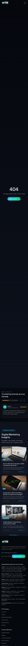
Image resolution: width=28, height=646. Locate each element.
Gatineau (22, 591)
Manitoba (4, 587)
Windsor (8, 571)
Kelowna (8, 577)
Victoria (24, 575)
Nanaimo (4, 577)
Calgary (7, 579)
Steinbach (18, 587)
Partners (3, 614)
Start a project (18, 556)
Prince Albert (21, 583)
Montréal (8, 591)
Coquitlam (9, 575)
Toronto (7, 567)
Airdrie (16, 580)
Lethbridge (22, 579)
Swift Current (11, 584)
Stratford (4, 604)
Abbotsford (19, 575)
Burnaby (20, 573)
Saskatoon (11, 583)
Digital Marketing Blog (7, 617)
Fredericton (16, 595)
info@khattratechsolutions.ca (10, 552)
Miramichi (8, 596)
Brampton (18, 567)
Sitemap (3, 625)
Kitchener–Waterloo (11, 570)
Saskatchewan (5, 583)
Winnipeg (8, 587)
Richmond (4, 575)
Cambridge (19, 570)
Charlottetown (15, 603)
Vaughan (23, 567)
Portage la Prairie (6, 588)
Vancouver (11, 573)
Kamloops (13, 577)
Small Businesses (6, 632)
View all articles (13, 535)
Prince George (19, 577)
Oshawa (15, 571)
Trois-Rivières (16, 592)
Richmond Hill (9, 568)
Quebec (3, 591)
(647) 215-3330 (7, 556)
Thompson (23, 587)
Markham (4, 568)
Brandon (13, 587)
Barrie (11, 571)
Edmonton (11, 579)
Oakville (15, 568)
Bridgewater (4, 600)
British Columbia (5, 573)
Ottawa (24, 568)
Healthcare (4, 643)
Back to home (13, 199)
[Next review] (24, 400)
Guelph (24, 570)
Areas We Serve (5, 622)
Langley (14, 575)
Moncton (11, 595)
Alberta (3, 579)
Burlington (20, 568)
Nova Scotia (4, 599)
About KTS (4, 612)
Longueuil (4, 592)
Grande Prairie (11, 580)
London (3, 571)
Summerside (21, 603)
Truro (17, 599)
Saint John (22, 595)
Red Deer (17, 579)
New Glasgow (22, 599)
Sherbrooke (9, 592)
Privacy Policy (5, 619)
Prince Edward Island (6, 603)
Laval (18, 591)
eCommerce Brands (6, 638)
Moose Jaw (4, 584)
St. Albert (21, 580)
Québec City (13, 591)
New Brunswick (5, 595)
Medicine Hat (5, 580)
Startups (3, 635)
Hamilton (4, 570)
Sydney (13, 599)
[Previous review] (20, 400)
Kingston (20, 571)
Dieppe (3, 596)
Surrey (16, 573)
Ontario (3, 567)
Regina (16, 583)
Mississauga (12, 567)
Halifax (9, 599)
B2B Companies (5, 640)
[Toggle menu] (24, 3)
